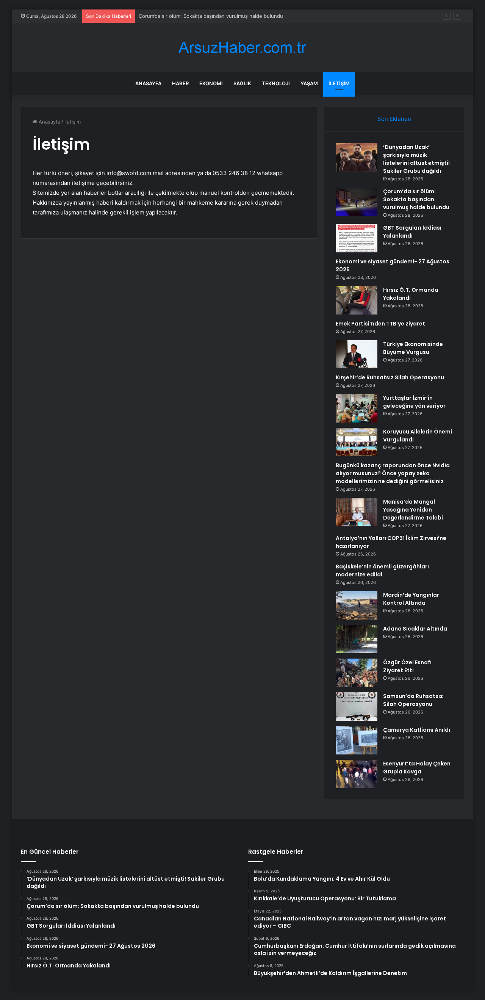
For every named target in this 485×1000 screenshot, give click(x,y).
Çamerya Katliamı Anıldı (416, 730)
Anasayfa (148, 83)
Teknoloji (276, 83)
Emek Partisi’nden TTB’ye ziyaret (380, 323)
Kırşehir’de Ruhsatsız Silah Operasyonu (390, 377)
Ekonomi (211, 83)
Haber (180, 83)
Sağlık (242, 83)
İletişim (339, 83)
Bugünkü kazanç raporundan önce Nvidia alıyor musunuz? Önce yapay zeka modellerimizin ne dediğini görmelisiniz (393, 473)
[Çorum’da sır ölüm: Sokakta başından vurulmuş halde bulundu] (356, 202)
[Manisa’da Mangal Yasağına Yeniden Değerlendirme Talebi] (356, 512)
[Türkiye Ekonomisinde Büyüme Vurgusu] (356, 354)
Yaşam (309, 83)
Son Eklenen (394, 118)
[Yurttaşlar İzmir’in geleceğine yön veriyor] (356, 408)
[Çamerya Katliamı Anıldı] (356, 740)
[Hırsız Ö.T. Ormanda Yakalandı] (356, 300)
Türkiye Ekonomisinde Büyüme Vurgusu (413, 348)
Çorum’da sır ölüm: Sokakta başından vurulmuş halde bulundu (211, 16)
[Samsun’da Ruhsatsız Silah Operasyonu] (356, 706)
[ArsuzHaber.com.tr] (242, 47)
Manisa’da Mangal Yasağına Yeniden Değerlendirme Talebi (413, 509)
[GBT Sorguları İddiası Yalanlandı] (356, 238)
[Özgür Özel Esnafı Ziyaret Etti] (356, 673)
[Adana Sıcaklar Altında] (356, 639)
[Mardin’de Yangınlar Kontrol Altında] (356, 605)
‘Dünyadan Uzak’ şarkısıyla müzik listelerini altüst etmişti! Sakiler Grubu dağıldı (416, 159)
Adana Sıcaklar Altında (415, 628)
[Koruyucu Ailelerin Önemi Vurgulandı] (356, 442)
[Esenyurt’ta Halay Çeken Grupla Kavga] (356, 774)
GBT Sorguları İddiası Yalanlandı (412, 231)
